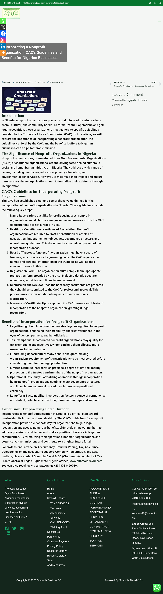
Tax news (55, 508)
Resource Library (57, 551)
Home (50, 488)
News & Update (56, 498)
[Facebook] (3, 33)
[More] (3, 53)
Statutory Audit (58, 527)
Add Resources (56, 565)
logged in (132, 100)
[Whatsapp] (3, 21)
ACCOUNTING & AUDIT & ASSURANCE (99, 493)
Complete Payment (58, 541)
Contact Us (53, 532)
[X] (3, 27)
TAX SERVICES (59, 503)
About (50, 493)
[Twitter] (14, 528)
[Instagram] (3, 40)
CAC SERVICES (60, 522)
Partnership (53, 536)
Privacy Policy (55, 546)
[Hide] (1, 59)
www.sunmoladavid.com (86, 461)
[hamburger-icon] (159, 21)
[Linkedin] (3, 46)
